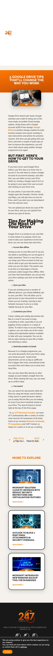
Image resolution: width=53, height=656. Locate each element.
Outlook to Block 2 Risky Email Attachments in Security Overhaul (23, 536)
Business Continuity (35, 421)
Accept (7, 652)
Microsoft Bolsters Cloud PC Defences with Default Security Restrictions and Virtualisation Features (26, 492)
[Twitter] (26, 636)
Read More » (18, 502)
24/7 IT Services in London (23, 413)
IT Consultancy (15, 424)
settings (23, 647)
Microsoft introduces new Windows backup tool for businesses (25, 577)
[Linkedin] (34, 636)
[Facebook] (18, 636)
